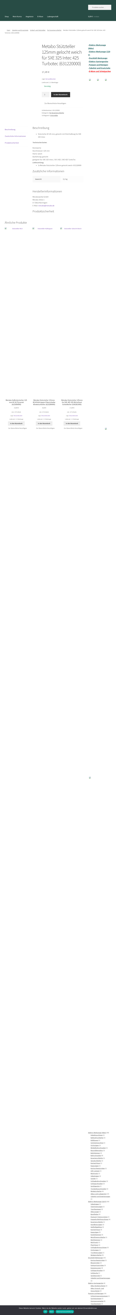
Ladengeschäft (52, 16)
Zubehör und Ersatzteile (20, 30)
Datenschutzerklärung (65, 1312)
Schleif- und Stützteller (38, 30)
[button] (54, 103)
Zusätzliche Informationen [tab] (15, 136)
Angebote (29, 16)
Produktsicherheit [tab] (12, 143)
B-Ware (40, 16)
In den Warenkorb (61, 94)
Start (8, 30)
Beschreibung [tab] (10, 129)
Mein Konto (17, 16)
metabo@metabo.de (46, 205)
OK (45, 1312)
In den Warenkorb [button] (16, 423)
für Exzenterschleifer (54, 30)
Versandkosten (50, 79)
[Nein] (113, 1310)
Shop (7, 16)
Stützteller (54, 115)
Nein (51, 1312)
